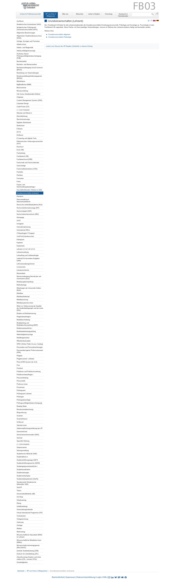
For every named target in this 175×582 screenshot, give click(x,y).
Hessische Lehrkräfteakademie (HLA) (29, 205)
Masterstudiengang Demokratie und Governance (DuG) (29, 277)
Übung (19, 503)
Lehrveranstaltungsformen (26, 264)
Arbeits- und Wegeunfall (25, 47)
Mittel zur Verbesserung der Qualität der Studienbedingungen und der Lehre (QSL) (30, 308)
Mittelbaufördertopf (23, 296)
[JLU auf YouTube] (122, 577)
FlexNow (20, 175)
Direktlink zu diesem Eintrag (82, 46)
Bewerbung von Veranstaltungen (28, 73)
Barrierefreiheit (58, 577)
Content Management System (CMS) (29, 100)
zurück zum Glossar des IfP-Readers (59, 46)
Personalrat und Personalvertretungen (30, 347)
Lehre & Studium (94, 14)
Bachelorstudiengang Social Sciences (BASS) (30, 69)
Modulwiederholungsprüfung (26, 331)
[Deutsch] (157, 20)
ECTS (19, 132)
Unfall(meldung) (22, 506)
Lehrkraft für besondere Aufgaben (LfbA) (28, 259)
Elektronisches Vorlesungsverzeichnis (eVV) (30, 142)
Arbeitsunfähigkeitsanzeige (26, 51)
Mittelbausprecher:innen (25, 303)
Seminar (19, 438)
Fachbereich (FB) (23, 156)
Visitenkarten (21, 516)
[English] (154, 20)
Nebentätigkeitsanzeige (25, 334)
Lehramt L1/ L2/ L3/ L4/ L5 (26, 249)
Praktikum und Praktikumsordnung (28, 371)
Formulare (20, 178)
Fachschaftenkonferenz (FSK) (27, 169)
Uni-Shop (20, 497)
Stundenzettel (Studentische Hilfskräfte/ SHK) (26, 483)
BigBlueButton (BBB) (24, 84)
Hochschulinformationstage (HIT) (28, 208)
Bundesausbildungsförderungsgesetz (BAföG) (29, 77)
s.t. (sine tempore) (23, 444)
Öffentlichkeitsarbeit (23, 341)
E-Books (20, 129)
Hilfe (105, 577)
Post (18, 365)
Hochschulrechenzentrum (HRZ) (28, 214)
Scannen (20, 416)
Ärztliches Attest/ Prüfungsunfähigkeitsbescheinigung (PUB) (29, 56)
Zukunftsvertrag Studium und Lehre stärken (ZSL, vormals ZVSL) (29, 558)
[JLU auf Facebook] (126, 577)
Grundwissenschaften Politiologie (59, 37)
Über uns (65, 14)
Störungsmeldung (23, 450)
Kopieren (20, 243)
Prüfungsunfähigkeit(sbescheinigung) (29, 403)
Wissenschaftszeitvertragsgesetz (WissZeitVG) (28, 546)
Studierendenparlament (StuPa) (27, 479)
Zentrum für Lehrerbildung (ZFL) (27, 554)
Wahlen (19, 528)
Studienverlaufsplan (23, 476)
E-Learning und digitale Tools (27, 138)
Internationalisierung (23, 227)
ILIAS (19, 220)
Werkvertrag (21, 532)
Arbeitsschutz (21, 44)
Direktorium (21, 125)
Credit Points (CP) (23, 107)
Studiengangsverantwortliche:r (27, 466)
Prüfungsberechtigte (23, 400)
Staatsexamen (22, 447)
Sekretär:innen (22, 425)
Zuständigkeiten (22, 562)
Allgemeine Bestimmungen (26, 33)
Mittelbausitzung (22, 300)
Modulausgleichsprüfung (25, 282)
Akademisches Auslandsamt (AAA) (29, 24)
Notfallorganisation (23, 338)
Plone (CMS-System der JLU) (27, 362)
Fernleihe (20, 172)
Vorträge (19, 525)
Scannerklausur (22, 419)
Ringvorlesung (21, 412)
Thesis (19, 490)
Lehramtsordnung (23, 252)
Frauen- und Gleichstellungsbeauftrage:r (26, 186)
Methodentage (21, 285)
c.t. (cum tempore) (23, 110)
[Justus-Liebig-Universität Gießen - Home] (30, 5)
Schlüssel (20, 422)
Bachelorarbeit (22, 61)
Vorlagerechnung (22, 519)
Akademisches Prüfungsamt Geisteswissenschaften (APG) (27, 28)
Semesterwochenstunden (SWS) (28, 435)
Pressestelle (21, 381)
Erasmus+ (20, 147)
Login (99, 577)
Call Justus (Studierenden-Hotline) (28, 94)
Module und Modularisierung (26, 313)
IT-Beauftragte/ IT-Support (26, 233)
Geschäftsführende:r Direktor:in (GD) (29, 190)
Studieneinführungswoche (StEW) (28, 463)
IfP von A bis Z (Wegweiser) (51, 15)
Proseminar (21, 387)
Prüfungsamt (21, 390)
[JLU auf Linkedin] (112, 577)
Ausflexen (20, 21)
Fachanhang (21, 153)
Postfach (20, 368)
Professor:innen (22, 384)
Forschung (108, 14)
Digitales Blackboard (24, 122)
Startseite (20, 571)
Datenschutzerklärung (86, 577)
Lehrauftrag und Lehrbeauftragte (28, 255)
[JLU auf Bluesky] (116, 577)
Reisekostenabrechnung (25, 409)
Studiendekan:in (22, 457)
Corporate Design (23, 103)
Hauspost (20, 196)
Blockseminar (21, 88)
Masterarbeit (21, 273)
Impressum (70, 577)
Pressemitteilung (22, 378)
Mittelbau (20, 293)
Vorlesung (20, 522)
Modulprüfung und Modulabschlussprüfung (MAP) (27, 324)
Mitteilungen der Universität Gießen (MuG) (29, 289)
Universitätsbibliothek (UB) (26, 494)
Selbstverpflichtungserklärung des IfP (29, 428)
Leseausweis (21, 267)
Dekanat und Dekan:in (24, 113)
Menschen (79, 14)
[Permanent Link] (151, 20)
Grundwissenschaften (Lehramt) (28, 193)
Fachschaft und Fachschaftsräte (28, 162)
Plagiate (19, 356)
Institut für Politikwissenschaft (30, 14)
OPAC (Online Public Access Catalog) (30, 344)
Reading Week (22, 406)
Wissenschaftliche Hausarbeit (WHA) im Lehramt (29, 536)
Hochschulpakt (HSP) (24, 211)
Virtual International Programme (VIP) (29, 513)
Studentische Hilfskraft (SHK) (27, 454)
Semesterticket (22, 431)
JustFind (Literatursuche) (25, 236)
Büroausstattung (22, 91)
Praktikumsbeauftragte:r (25, 374)
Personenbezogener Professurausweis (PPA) (30, 351)
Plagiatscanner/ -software (25, 359)
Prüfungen (20, 397)
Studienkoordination (23, 469)
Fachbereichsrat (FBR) (24, 159)
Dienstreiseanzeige (23, 119)
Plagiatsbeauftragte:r (24, 317)
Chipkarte (20, 97)
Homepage (20, 217)
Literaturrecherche (23, 270)
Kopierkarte (21, 246)
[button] (157, 14)
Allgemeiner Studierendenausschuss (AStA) (29, 37)
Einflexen (20, 135)
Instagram (20, 224)
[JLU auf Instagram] (109, 577)
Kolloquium (20, 239)
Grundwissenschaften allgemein (59, 34)
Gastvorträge (21, 166)
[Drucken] (148, 20)
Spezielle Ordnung (23, 441)
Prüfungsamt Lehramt (24, 394)
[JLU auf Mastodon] (119, 577)
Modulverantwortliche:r (24, 328)
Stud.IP (19, 487)
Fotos (19, 181)
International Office (23, 230)
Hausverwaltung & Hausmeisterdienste (23, 200)
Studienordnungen (23, 472)
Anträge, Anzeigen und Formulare (28, 41)
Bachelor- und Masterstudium (27, 64)
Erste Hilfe (20, 150)
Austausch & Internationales (123, 15)
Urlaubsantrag (21, 500)
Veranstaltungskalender (25, 509)
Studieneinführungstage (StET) (27, 460)
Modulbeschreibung (23, 320)
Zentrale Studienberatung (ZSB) (27, 551)
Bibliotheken (21, 81)
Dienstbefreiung (22, 116)
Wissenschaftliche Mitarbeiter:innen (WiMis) (29, 541)
